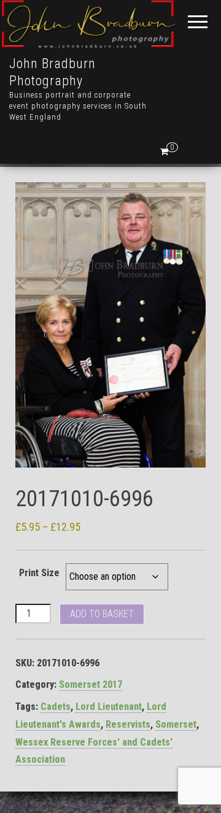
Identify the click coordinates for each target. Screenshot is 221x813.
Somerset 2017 (90, 684)
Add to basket (102, 614)
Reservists (128, 724)
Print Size (39, 573)
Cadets (56, 706)
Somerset (175, 724)
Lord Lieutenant (109, 706)
